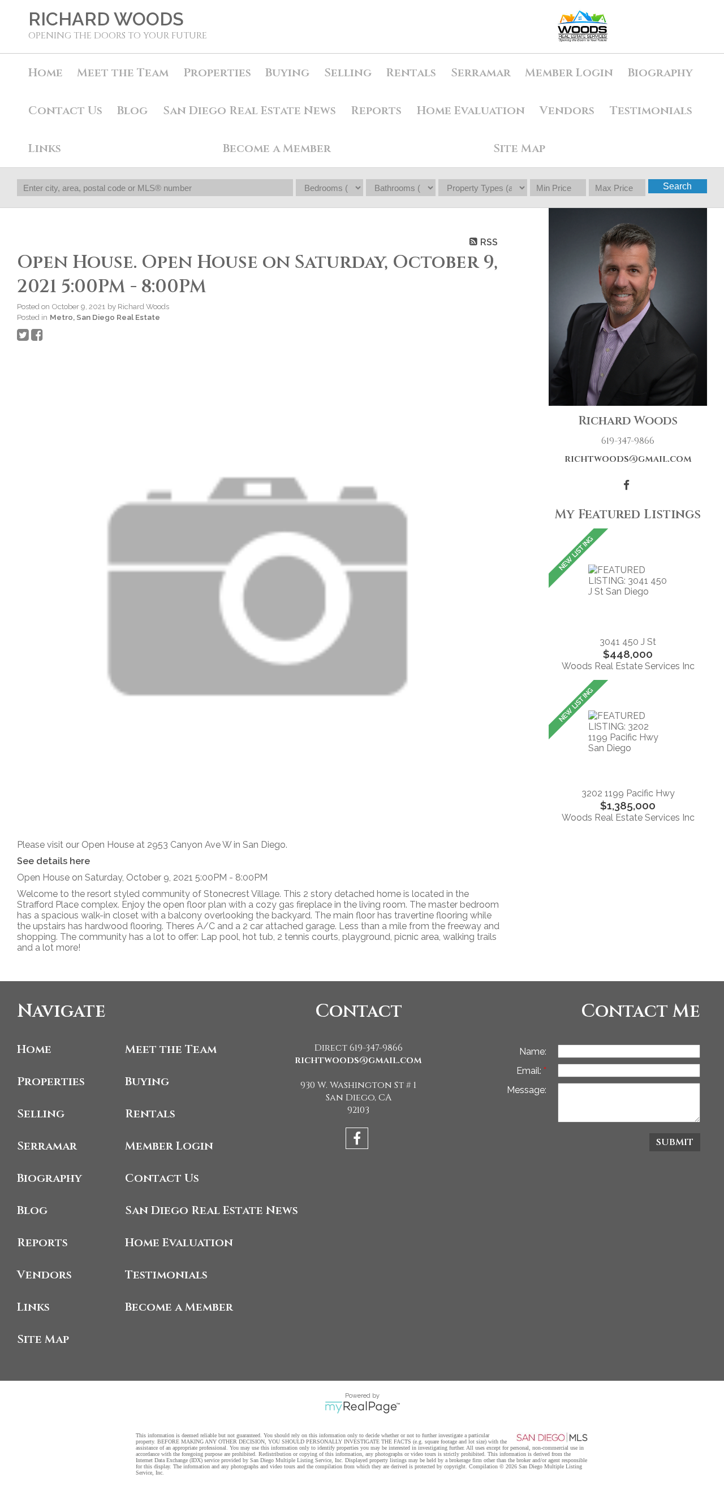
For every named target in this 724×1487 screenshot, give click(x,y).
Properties (51, 1081)
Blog (132, 110)
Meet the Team (123, 72)
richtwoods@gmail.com (628, 459)
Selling (348, 72)
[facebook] (358, 1140)
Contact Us (65, 110)
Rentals (411, 72)
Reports (42, 1242)
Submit (674, 1142)
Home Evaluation (471, 110)
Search (677, 186)
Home (45, 72)
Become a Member (277, 148)
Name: (532, 1051)
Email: (530, 1070)
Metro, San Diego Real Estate (105, 317)
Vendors (567, 110)
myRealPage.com (362, 1407)
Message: (526, 1090)
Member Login (569, 72)
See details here (53, 861)
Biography (660, 72)
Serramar (481, 72)
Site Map (519, 148)
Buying (287, 72)
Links (44, 148)
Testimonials (651, 110)
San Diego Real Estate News (249, 110)
